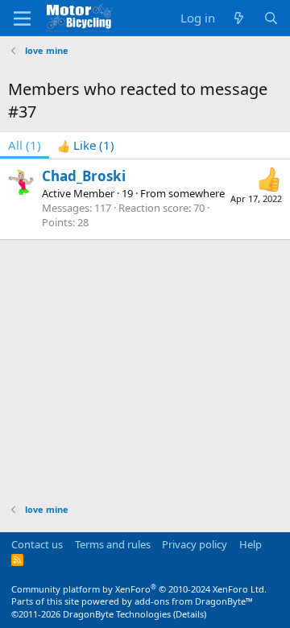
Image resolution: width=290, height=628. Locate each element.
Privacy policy (194, 544)
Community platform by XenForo (139, 589)
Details (190, 614)
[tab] (85, 145)
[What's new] (239, 18)
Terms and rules (113, 544)
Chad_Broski (84, 176)
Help (250, 544)
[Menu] (22, 18)
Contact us (37, 544)
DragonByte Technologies (117, 614)
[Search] (271, 18)
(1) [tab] (24, 145)
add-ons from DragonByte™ (194, 601)
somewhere (196, 193)
